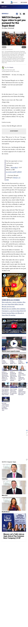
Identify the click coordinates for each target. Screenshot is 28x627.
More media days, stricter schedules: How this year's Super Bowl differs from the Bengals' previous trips (14, 304)
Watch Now (23, 2)
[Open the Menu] (2, 2)
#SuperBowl (14, 167)
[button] (6, 359)
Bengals (5, 13)
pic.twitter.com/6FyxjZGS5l (14, 172)
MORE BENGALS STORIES (11, 300)
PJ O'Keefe (10, 67)
